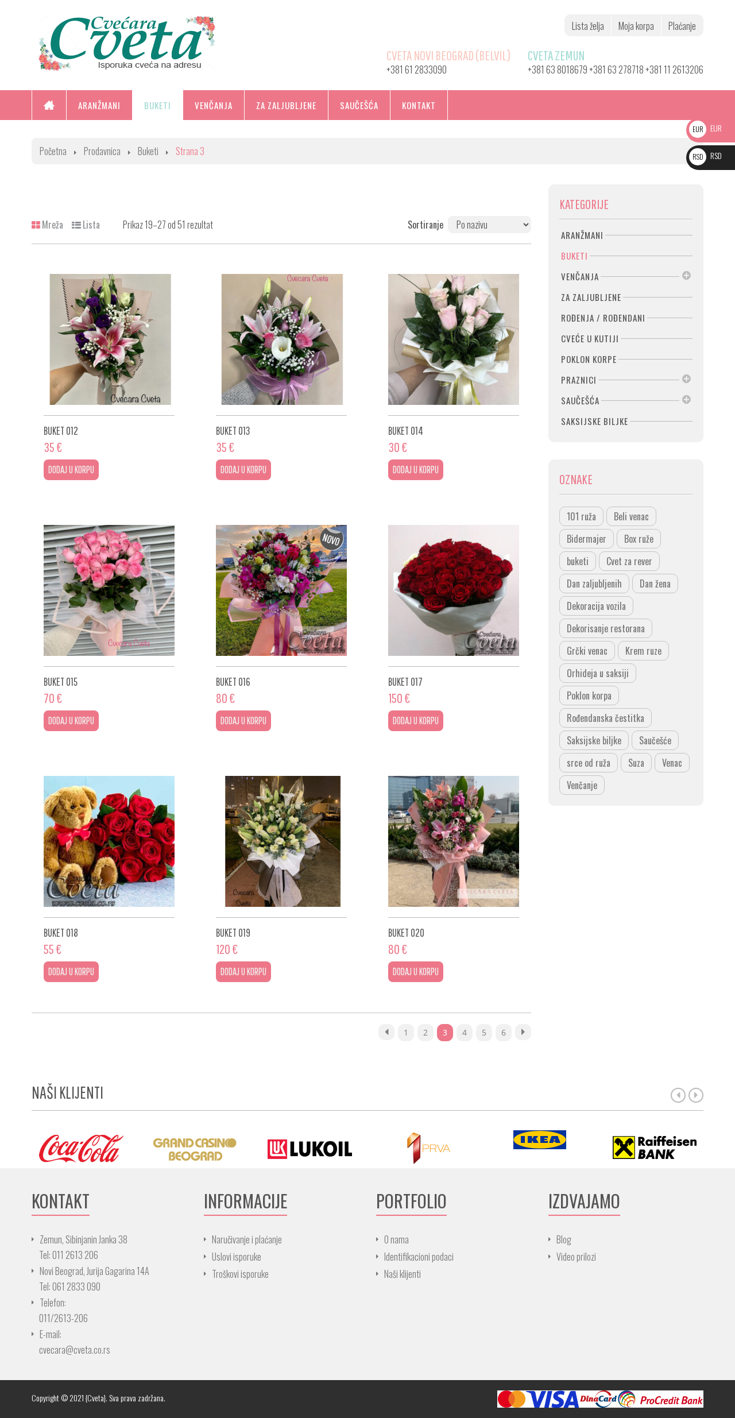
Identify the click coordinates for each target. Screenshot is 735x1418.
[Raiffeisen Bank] (654, 1148)
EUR (707, 128)
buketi (578, 561)
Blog (563, 1239)
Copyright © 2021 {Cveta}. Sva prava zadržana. (98, 1398)
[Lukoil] (310, 1148)
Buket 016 (233, 681)
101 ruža (581, 516)
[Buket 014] (453, 339)
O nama (396, 1239)
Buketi (148, 151)
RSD (707, 155)
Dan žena (655, 583)
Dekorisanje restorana (606, 628)
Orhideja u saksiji (598, 673)
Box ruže (638, 539)
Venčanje (582, 785)
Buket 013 (233, 430)
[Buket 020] (453, 841)
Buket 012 (61, 430)
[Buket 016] (281, 590)
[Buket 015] (109, 590)
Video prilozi (576, 1257)
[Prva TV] (425, 1148)
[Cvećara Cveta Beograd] (126, 42)
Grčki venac (587, 651)
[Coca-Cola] (80, 1148)
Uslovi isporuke (236, 1257)
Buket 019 (233, 932)
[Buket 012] (109, 339)
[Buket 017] (453, 590)
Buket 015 (61, 681)
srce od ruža (588, 763)
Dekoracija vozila (596, 606)
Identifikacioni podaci (419, 1257)
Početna (53, 151)
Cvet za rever (629, 561)
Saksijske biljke (594, 740)
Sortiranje (425, 224)
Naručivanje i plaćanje (247, 1239)
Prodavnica (102, 151)
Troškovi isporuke (240, 1274)
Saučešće (655, 740)
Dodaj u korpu (71, 469)
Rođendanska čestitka (605, 718)
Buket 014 (405, 430)
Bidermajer (586, 539)
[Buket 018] (109, 841)
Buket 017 (405, 681)
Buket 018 (61, 932)
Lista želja (588, 26)
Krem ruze (643, 651)
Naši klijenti (402, 1274)
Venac (672, 763)
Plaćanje (682, 26)
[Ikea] (540, 1140)
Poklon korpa (589, 695)
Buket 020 (406, 932)
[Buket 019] (281, 841)
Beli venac (631, 516)
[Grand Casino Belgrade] (195, 1148)
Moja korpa (636, 26)
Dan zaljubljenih (594, 583)
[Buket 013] (281, 339)
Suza (636, 763)
